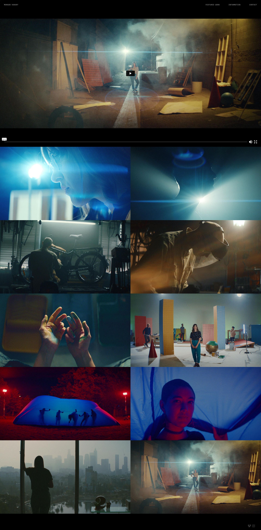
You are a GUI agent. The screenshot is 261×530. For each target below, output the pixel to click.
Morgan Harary (11, 5)
